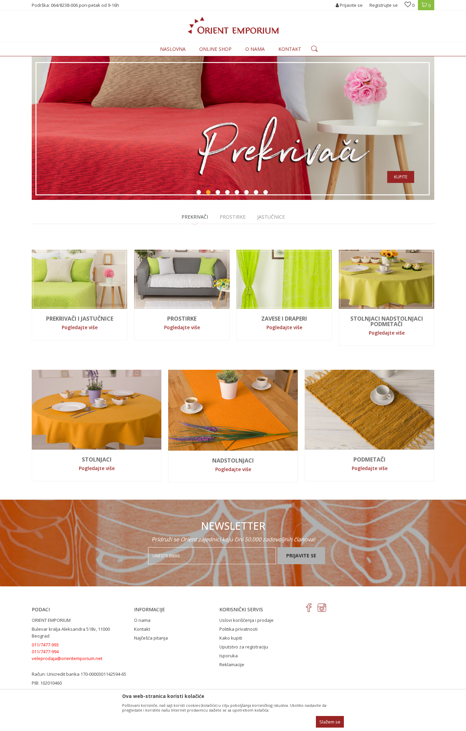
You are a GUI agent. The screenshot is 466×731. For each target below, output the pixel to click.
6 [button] (247, 193)
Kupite (400, 177)
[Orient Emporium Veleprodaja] (233, 25)
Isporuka (228, 656)
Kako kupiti (230, 638)
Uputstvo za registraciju (243, 647)
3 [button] (218, 193)
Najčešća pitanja (151, 638)
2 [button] (209, 193)
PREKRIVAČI (194, 217)
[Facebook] (309, 607)
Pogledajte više (80, 327)
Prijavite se (301, 555)
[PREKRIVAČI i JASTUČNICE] (79, 279)
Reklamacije (231, 664)
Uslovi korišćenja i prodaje (246, 620)
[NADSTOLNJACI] (233, 410)
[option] (233, 128)
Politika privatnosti (238, 629)
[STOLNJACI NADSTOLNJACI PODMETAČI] (386, 279)
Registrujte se (383, 5)
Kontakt (142, 629)
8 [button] (266, 193)
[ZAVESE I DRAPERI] (284, 279)
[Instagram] (322, 607)
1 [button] (199, 193)
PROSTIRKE (233, 217)
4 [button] (228, 193)
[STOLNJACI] (96, 410)
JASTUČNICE (271, 217)
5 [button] (237, 193)
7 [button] (257, 193)
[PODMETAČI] (369, 410)
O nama (142, 620)
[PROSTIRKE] (182, 279)
